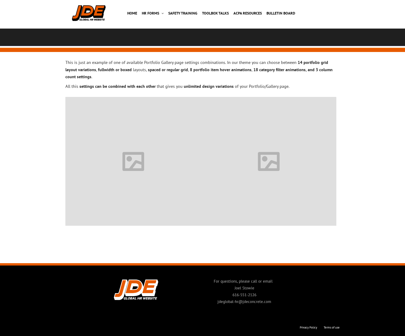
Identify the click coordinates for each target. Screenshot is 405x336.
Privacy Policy (308, 327)
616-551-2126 (244, 294)
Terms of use (332, 327)
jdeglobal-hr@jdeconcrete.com (244, 301)
